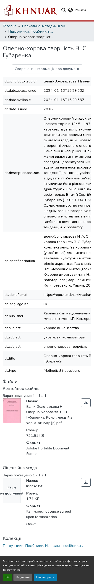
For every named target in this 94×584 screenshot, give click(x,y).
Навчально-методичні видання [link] (45, 26)
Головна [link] (9, 26)
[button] (30, 10)
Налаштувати (45, 577)
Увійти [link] (80, 10)
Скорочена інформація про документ (47, 68)
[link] (86, 402)
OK (7, 577)
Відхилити (23, 577)
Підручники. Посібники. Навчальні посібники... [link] (31, 31)
